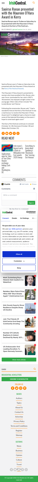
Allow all (19, 254)
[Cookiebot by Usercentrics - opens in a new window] (27, 212)
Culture (19, 460)
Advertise (19, 417)
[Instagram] (20, 388)
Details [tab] (14, 218)
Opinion (19, 455)
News (19, 446)
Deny (19, 268)
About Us (19, 407)
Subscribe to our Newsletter (19, 379)
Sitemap (19, 435)
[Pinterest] (24, 388)
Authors (19, 398)
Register (19, 430)
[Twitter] (16, 388)
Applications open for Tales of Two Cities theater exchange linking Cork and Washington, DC (6, 163)
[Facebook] (12, 388)
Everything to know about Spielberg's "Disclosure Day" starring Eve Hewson (30, 151)
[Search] (34, 3)
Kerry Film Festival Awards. (14, 88)
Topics (19, 403)
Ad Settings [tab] (24, 218)
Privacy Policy (19, 421)
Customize (18, 261)
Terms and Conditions (19, 426)
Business (19, 450)
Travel (19, 464)
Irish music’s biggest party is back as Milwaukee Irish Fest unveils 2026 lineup (18, 151)
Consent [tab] (5, 218)
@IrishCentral (17, 29)
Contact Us (19, 412)
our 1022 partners (15, 229)
